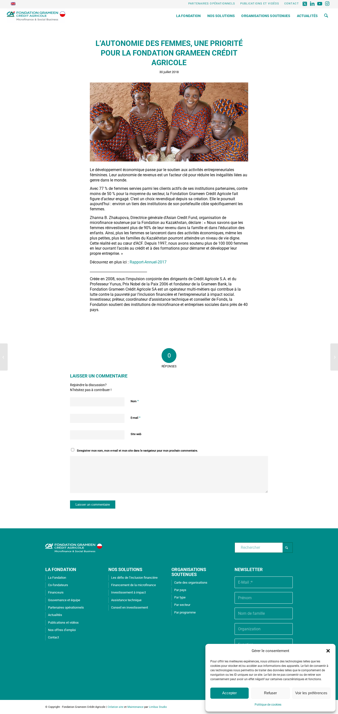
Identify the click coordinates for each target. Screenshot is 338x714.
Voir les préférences (311, 693)
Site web (136, 434)
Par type (180, 597)
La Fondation (57, 577)
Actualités (55, 615)
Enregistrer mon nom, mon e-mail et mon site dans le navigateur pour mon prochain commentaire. (137, 450)
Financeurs (56, 592)
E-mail (136, 417)
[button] (328, 650)
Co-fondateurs (58, 585)
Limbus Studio (158, 707)
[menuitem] (212, 3)
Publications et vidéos (259, 3)
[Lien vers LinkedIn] (312, 3)
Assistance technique (126, 600)
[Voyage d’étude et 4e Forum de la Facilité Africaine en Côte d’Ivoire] (334, 357)
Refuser (270, 693)
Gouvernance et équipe (64, 600)
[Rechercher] (326, 15)
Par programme (185, 612)
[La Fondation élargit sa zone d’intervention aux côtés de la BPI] (4, 357)
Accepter (229, 693)
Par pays (180, 590)
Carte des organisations (190, 582)
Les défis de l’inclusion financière (134, 577)
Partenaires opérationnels (211, 3)
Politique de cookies (268, 704)
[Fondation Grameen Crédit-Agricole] (36, 15)
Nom (135, 401)
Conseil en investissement (129, 607)
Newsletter (249, 569)
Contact (291, 3)
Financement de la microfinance (133, 585)
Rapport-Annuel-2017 (148, 262)
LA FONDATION (60, 569)
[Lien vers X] (305, 3)
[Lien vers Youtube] (320, 3)
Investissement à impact (128, 592)
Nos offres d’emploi (62, 630)
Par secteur (182, 605)
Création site (115, 707)
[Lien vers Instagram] (327, 3)
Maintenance (135, 707)
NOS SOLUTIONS (125, 569)
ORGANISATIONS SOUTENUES (188, 572)
